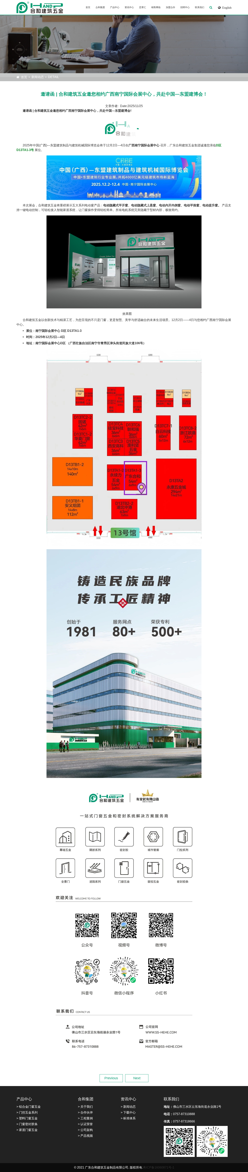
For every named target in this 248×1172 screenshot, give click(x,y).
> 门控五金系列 (27, 1112)
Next (136, 1078)
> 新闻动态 (128, 1106)
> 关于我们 (85, 1106)
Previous (111, 1078)
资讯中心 (129, 7)
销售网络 (156, 7)
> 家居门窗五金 (27, 1130)
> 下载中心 (128, 1112)
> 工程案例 (85, 1118)
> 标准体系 (128, 1118)
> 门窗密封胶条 (27, 1124)
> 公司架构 (85, 1130)
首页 (88, 7)
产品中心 (114, 7)
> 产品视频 (85, 1135)
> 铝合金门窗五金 (28, 1106)
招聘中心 (185, 7)
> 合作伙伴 (85, 1112)
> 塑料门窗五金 (27, 1118)
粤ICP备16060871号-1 (158, 1167)
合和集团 (100, 7)
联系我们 (199, 7)
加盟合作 (170, 7)
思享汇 (142, 7)
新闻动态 (37, 77)
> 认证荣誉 (85, 1124)
